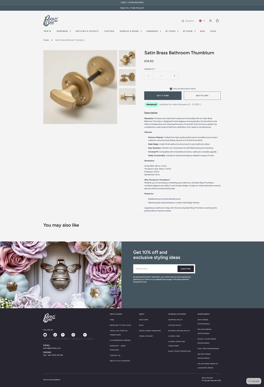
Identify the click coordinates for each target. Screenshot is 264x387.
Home (46, 40)
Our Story (143, 320)
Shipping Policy (175, 320)
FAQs (112, 320)
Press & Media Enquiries (150, 331)
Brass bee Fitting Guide (120, 325)
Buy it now (163, 95)
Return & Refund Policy (179, 331)
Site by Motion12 (207, 378)
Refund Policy (175, 325)
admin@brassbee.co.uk (52, 348)
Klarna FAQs (174, 336)
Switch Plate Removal (120, 361)
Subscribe (186, 269)
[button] (188, 20)
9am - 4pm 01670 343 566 (53, 355)
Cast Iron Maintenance (208, 348)
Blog (141, 325)
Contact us (115, 355)
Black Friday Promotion (179, 351)
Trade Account (146, 336)
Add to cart (202, 96)
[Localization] (202, 20)
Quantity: (149, 69)
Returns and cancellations (51, 380)
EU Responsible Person (120, 340)
